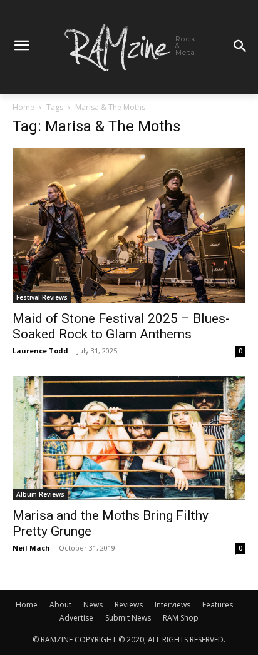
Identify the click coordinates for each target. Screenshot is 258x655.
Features (217, 604)
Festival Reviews (42, 297)
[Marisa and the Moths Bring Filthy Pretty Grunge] (129, 438)
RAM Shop (181, 617)
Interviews (172, 604)
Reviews (129, 604)
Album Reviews (40, 494)
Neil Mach (31, 547)
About (60, 604)
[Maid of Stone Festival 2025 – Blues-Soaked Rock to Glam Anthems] (129, 225)
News (93, 604)
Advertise (76, 617)
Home (23, 107)
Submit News (128, 617)
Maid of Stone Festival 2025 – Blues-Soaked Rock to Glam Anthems (121, 326)
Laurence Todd (40, 350)
